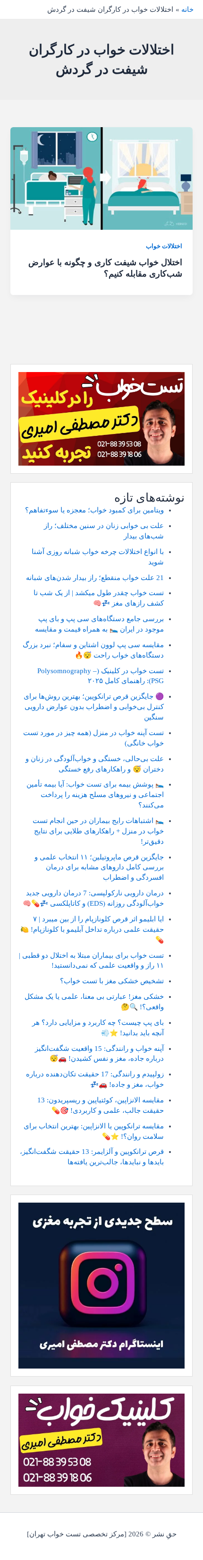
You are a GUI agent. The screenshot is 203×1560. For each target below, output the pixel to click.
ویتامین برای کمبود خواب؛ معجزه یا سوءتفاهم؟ (94, 510)
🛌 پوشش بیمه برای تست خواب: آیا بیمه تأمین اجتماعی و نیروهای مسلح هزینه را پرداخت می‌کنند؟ (95, 794)
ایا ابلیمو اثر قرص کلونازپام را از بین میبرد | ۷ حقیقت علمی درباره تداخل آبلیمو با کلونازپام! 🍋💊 (92, 929)
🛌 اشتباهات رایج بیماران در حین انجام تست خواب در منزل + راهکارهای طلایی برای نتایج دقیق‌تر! (98, 831)
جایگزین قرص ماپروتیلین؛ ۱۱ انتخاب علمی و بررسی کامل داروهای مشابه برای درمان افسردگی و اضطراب (99, 867)
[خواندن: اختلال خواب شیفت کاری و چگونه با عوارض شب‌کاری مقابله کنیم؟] (101, 178)
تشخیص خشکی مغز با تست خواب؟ (112, 981)
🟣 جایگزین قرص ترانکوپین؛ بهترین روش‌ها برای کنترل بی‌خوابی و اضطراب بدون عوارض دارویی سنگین (94, 707)
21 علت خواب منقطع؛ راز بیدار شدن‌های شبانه (95, 577)
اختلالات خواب (164, 246)
